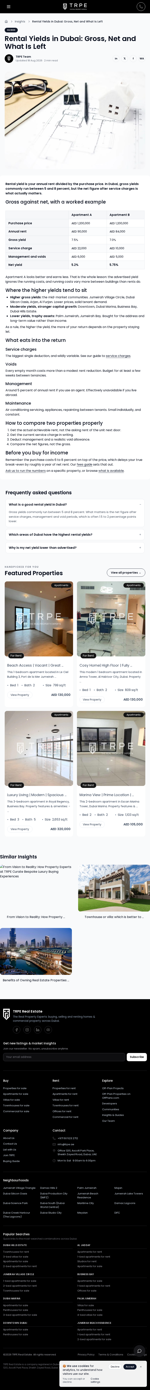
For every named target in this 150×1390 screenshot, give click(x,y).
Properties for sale (15, 1088)
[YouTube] (48, 1029)
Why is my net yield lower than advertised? (75, 548)
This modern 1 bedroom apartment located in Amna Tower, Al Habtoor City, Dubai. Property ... (110, 676)
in (116, 58)
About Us (8, 1138)
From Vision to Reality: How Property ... (36, 917)
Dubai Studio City (51, 1213)
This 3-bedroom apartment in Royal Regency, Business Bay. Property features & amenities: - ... (38, 806)
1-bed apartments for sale (19, 1281)
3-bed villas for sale (15, 1256)
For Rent (17, 655)
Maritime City (85, 1203)
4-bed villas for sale (90, 1315)
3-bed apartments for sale (20, 1315)
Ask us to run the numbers (25, 470)
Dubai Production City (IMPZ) (53, 1195)
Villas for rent (61, 1100)
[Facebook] (16, 1029)
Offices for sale (86, 1290)
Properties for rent (64, 1088)
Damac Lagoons (124, 1203)
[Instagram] (27, 1029)
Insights (20, 21)
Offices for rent (62, 1111)
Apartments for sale (15, 1094)
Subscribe (137, 1057)
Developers (109, 1103)
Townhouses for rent (66, 1105)
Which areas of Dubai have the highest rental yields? (75, 535)
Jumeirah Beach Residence (87, 1195)
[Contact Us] (141, 6)
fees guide (84, 464)
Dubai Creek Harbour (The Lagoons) (16, 1214)
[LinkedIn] (37, 1029)
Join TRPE (9, 1155)
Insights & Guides (113, 1115)
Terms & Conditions (110, 1354)
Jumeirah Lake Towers (128, 1193)
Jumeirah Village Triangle (19, 1188)
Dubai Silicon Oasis (15, 1193)
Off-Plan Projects (113, 1088)
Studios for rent (86, 1261)
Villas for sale (11, 1100)
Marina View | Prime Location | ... (106, 794)
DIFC (117, 1213)
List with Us (9, 1149)
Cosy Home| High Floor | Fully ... (105, 665)
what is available (111, 470)
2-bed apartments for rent (20, 1266)
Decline (115, 1366)
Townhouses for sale (16, 1105)
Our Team (108, 1121)
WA (142, 58)
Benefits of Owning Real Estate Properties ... (36, 980)
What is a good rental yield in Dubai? (75, 504)
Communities (110, 1109)
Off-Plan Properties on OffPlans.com (116, 1096)
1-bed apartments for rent (93, 1256)
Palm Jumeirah (86, 1188)
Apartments (61, 585)
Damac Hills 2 (48, 1188)
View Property (20, 695)
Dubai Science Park (15, 1203)
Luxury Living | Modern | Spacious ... (36, 794)
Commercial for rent (65, 1117)
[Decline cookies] (141, 1366)
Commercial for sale (16, 1111)
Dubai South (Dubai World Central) (52, 1205)
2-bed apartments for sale (94, 1339)
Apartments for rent (65, 1094)
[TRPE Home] (75, 7)
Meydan (82, 1213)
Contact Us (10, 1144)
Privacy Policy (86, 1354)
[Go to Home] (6, 21)
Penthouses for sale (15, 1310)
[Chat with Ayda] (139, 1351)
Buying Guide (11, 1161)
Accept (130, 1366)
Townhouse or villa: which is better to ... (114, 917)
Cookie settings (95, 1380)
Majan (118, 1188)
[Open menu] (8, 7)
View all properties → (126, 573)
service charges (118, 356)
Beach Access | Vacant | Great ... (35, 665)
